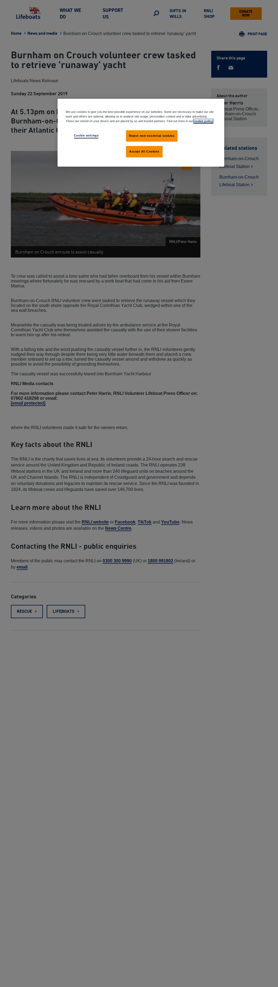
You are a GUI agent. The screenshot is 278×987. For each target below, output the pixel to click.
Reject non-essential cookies (152, 135)
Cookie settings (86, 135)
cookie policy (203, 121)
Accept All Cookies (144, 151)
